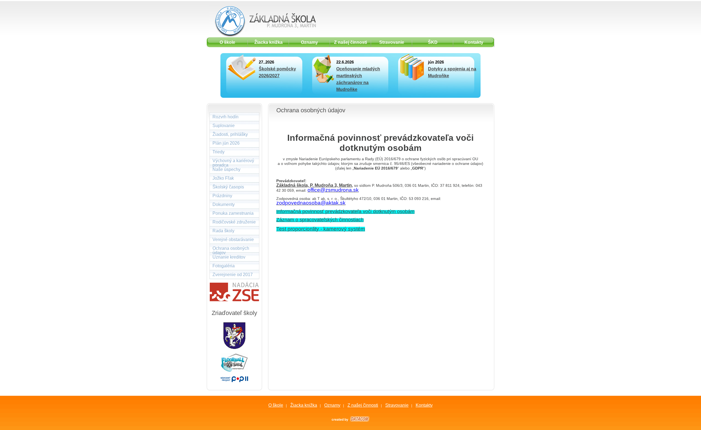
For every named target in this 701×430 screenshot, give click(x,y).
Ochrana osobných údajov (230, 249)
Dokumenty (223, 204)
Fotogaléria (223, 265)
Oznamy (332, 405)
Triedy (218, 152)
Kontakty (424, 405)
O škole (275, 405)
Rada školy (223, 230)
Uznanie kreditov (228, 257)
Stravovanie (397, 405)
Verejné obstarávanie (233, 239)
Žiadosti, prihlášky (230, 134)
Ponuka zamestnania (233, 213)
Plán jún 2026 (226, 143)
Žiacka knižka (303, 405)
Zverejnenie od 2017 (232, 274)
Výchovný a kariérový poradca (233, 161)
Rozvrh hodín (225, 116)
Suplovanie (223, 125)
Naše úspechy (226, 169)
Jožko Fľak (223, 178)
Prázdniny (222, 195)
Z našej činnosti (362, 405)
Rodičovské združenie (234, 222)
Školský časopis (228, 187)
